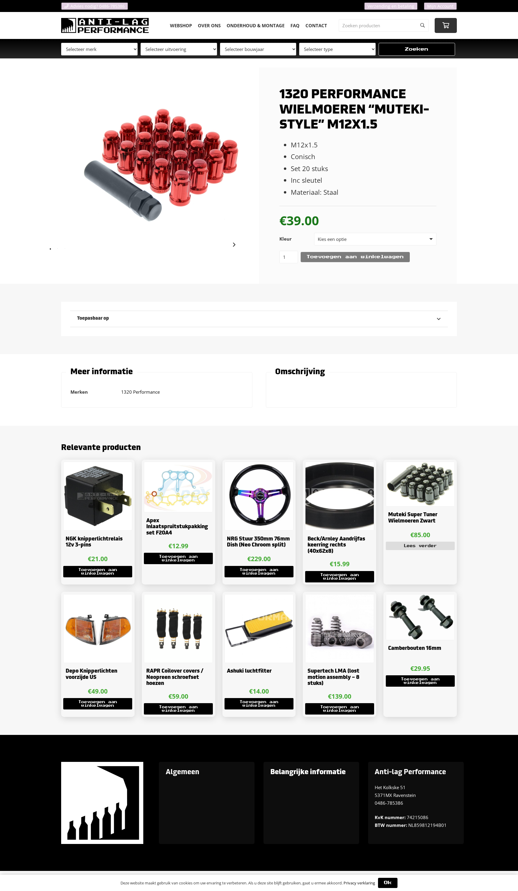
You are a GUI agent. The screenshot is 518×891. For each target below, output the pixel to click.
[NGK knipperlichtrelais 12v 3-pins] (98, 496)
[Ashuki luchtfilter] (259, 628)
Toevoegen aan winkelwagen (355, 257)
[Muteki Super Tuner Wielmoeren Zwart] (420, 484)
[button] (97, 571)
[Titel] (105, 25)
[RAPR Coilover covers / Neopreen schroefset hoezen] (178, 628)
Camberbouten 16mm (414, 648)
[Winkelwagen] (445, 25)
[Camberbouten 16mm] (420, 617)
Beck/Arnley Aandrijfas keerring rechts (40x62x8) (336, 545)
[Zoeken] (422, 25)
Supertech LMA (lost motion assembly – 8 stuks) (333, 677)
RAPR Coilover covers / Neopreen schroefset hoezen (174, 677)
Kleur (285, 239)
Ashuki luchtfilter (249, 671)
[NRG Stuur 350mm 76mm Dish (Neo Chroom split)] (259, 496)
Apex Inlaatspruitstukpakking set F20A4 (177, 527)
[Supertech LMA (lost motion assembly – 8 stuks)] (339, 628)
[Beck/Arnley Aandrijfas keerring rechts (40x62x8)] (339, 496)
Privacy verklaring (359, 883)
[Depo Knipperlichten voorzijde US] (98, 628)
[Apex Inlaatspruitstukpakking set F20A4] (178, 487)
